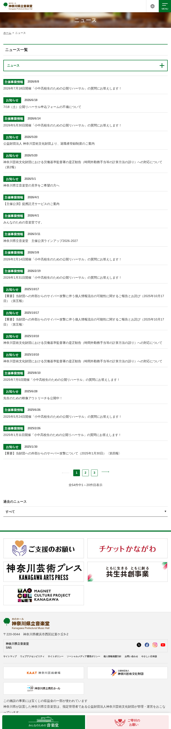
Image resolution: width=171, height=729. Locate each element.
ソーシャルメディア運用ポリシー (83, 656)
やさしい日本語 (149, 656)
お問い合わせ (131, 656)
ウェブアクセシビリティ (32, 656)
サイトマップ (10, 656)
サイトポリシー (55, 656)
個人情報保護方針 (112, 656)
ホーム (7, 32)
